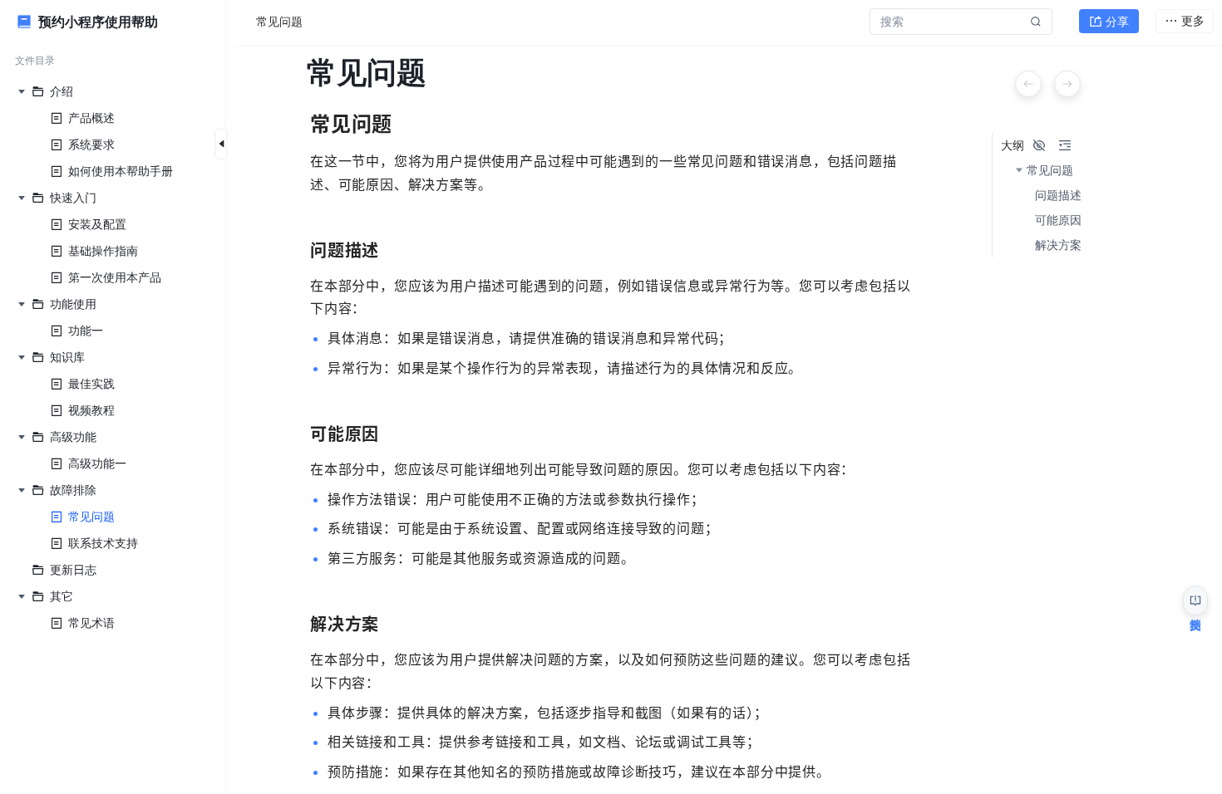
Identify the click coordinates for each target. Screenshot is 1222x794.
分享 (1117, 21)
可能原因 (1058, 220)
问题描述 (1058, 195)
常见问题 (1050, 170)
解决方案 (1058, 245)
